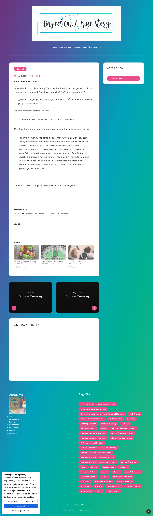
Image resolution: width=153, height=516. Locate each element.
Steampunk (86, 491)
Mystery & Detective (122, 477)
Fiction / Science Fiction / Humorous (97, 457)
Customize (12, 501)
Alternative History (106, 404)
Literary (116, 472)
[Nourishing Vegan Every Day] (26, 252)
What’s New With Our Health (52, 261)
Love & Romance (132, 472)
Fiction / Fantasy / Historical (93, 433)
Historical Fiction (88, 472)
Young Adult (113, 491)
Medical (104, 477)
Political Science (124, 481)
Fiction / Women (129, 462)
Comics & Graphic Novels (92, 419)
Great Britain (108, 467)
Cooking (131, 419)
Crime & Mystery (108, 424)
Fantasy (125, 424)
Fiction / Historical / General (93, 438)
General (20, 69)
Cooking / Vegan (88, 424)
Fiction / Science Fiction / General (96, 452)
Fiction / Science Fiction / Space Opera (98, 462)
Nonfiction (85, 481)
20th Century (87, 404)
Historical (124, 467)
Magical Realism (88, 477)
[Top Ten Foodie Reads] (81, 252)
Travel (99, 491)
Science (98, 486)
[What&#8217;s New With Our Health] (53, 252)
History (104, 472)
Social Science (133, 486)
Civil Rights (134, 414)
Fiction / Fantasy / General (124, 428)
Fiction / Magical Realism (92, 443)
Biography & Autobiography (93, 409)
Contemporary (115, 419)
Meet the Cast (65, 47)
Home (54, 47)
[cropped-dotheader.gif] (76, 23)
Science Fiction (114, 486)
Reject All (29, 501)
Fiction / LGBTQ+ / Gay (121, 438)
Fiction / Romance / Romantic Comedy (98, 448)
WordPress (82, 505)
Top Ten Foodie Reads (77, 261)
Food (83, 467)
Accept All (21, 506)
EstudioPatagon (84, 510)
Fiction (104, 428)
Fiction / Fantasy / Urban (122, 433)
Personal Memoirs (103, 481)
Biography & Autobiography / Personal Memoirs (102, 414)
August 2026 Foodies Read (85, 47)
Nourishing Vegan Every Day (25, 261)
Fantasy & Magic (88, 428)
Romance (85, 486)
